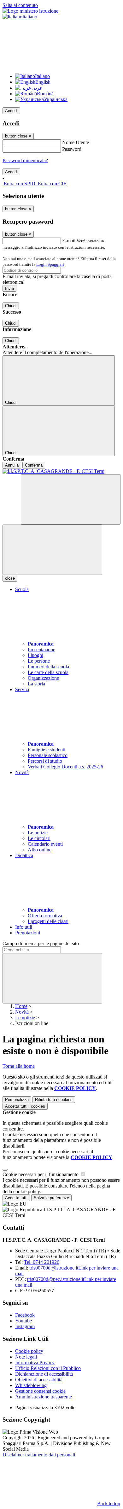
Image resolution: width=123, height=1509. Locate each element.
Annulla (12, 465)
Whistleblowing (31, 1385)
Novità (22, 1012)
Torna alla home (19, 1066)
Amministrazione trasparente (43, 1396)
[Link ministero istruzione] (30, 11)
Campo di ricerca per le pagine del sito (41, 943)
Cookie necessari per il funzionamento (41, 1174)
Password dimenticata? (25, 160)
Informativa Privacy (35, 1362)
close (10, 578)
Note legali (26, 1356)
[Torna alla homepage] (61, 471)
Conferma (34, 465)
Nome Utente (75, 142)
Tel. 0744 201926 (41, 1262)
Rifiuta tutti (54, 1099)
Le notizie (25, 1017)
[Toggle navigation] (52, 550)
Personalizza (17, 1099)
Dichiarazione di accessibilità (44, 1374)
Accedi (11, 110)
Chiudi (10, 305)
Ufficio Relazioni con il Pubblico (48, 1368)
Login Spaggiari (50, 264)
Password (71, 149)
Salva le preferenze (51, 1197)
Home (21, 1006)
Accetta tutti (25, 1106)
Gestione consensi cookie (40, 1391)
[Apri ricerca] (70, 499)
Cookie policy (29, 1351)
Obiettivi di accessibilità (38, 1379)
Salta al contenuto (20, 5)
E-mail (68, 240)
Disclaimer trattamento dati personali (39, 1454)
